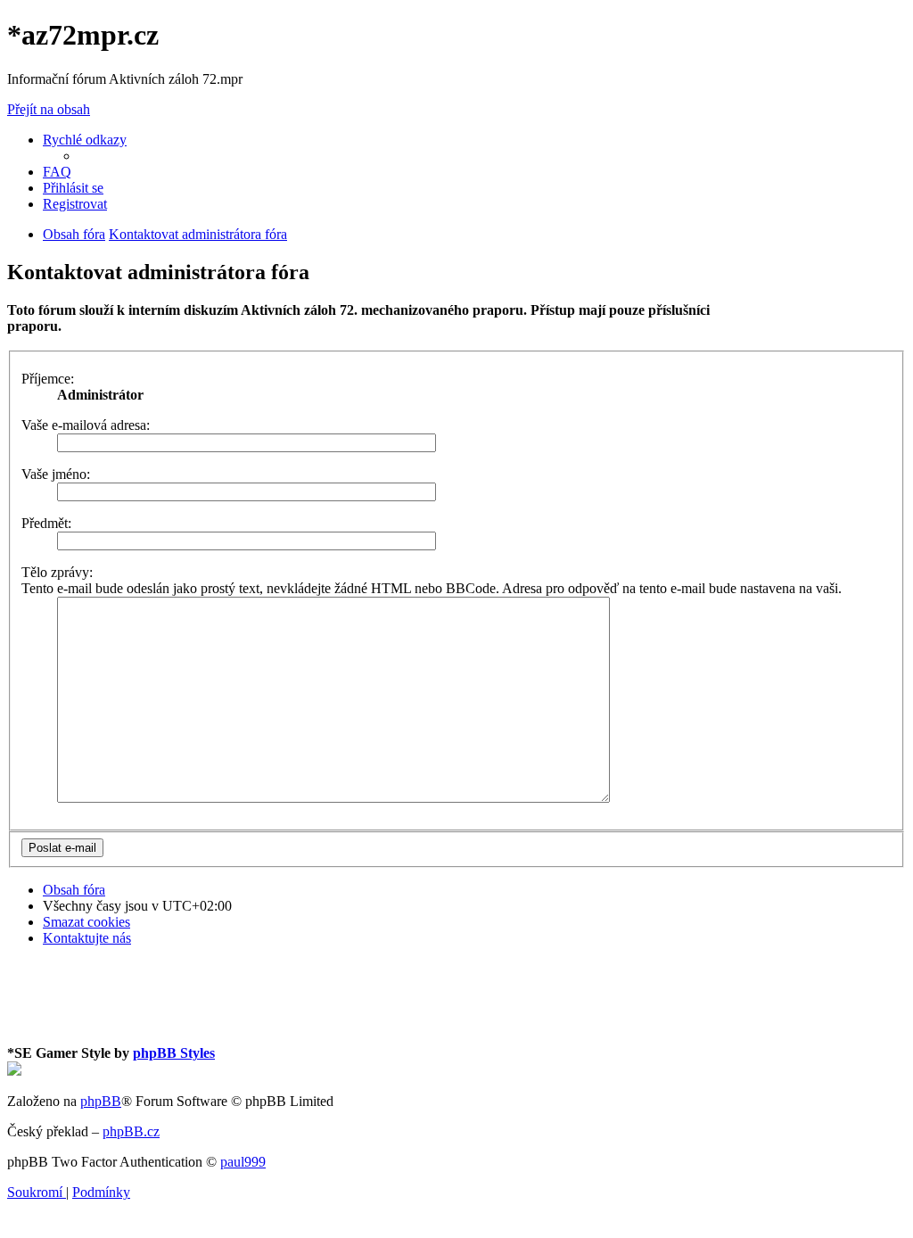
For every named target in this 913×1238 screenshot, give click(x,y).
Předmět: (46, 523)
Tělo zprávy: (57, 572)
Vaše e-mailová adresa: (85, 425)
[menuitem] (57, 171)
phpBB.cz (131, 1131)
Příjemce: (47, 378)
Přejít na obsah (48, 109)
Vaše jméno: (55, 474)
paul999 (243, 1161)
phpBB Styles (174, 1053)
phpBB (100, 1101)
